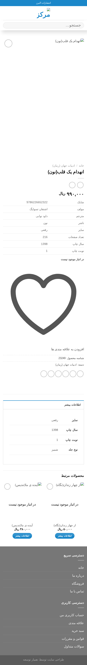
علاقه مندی (76, 623)
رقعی (54, 420)
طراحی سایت (55, 659)
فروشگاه (78, 583)
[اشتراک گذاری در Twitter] (65, 373)
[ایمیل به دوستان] (58, 373)
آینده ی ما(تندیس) (22, 525)
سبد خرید (78, 630)
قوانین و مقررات (73, 638)
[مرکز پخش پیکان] (43, 13)
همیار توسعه (30, 659)
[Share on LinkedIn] (43, 373)
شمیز (55, 449)
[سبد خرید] (5, 13)
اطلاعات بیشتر (64, 536)
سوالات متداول (74, 646)
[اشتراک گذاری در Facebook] (73, 373)
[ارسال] (8, 25)
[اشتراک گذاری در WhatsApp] (80, 373)
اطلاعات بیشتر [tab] (72, 404)
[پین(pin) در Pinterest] (51, 373)
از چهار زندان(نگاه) (65, 525)
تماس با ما (77, 591)
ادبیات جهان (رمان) (63, 165)
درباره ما (78, 575)
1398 (55, 429)
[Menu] (81, 13)
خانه (81, 165)
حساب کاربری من (72, 615)
